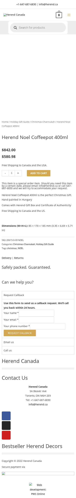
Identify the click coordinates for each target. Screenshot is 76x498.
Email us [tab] (9, 342)
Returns (19, 258)
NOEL (20, 248)
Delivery (6, 258)
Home (5, 121)
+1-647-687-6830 (26, 4)
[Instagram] (6, 425)
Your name (11, 313)
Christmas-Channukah (43, 121)
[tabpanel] (38, 318)
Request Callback (20, 333)
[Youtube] (6, 435)
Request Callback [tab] (14, 295)
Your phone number (17, 326)
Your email (11, 319)
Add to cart (38, 173)
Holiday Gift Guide (19, 121)
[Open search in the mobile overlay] (38, 27)
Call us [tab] (8, 350)
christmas (12, 248)
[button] (38, 369)
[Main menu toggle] (69, 14)
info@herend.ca (48, 4)
